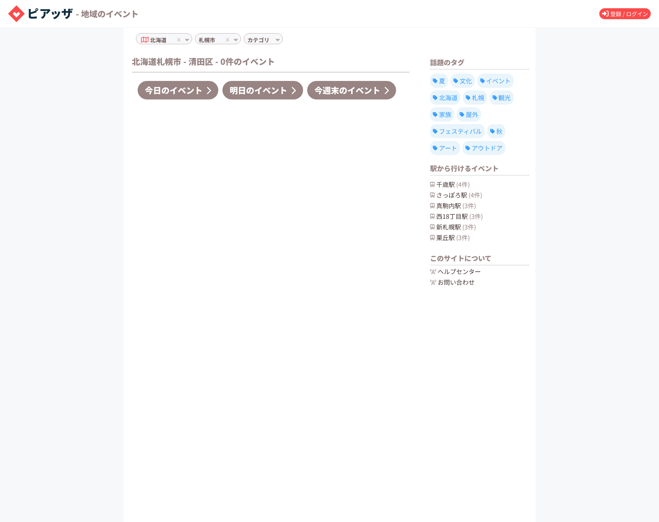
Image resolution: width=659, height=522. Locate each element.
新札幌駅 (456, 226)
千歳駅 (453, 184)
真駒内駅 (456, 205)
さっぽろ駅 (459, 194)
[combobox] (168, 40)
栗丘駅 (453, 237)
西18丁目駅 (459, 216)
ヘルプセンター (459, 271)
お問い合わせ (456, 281)
